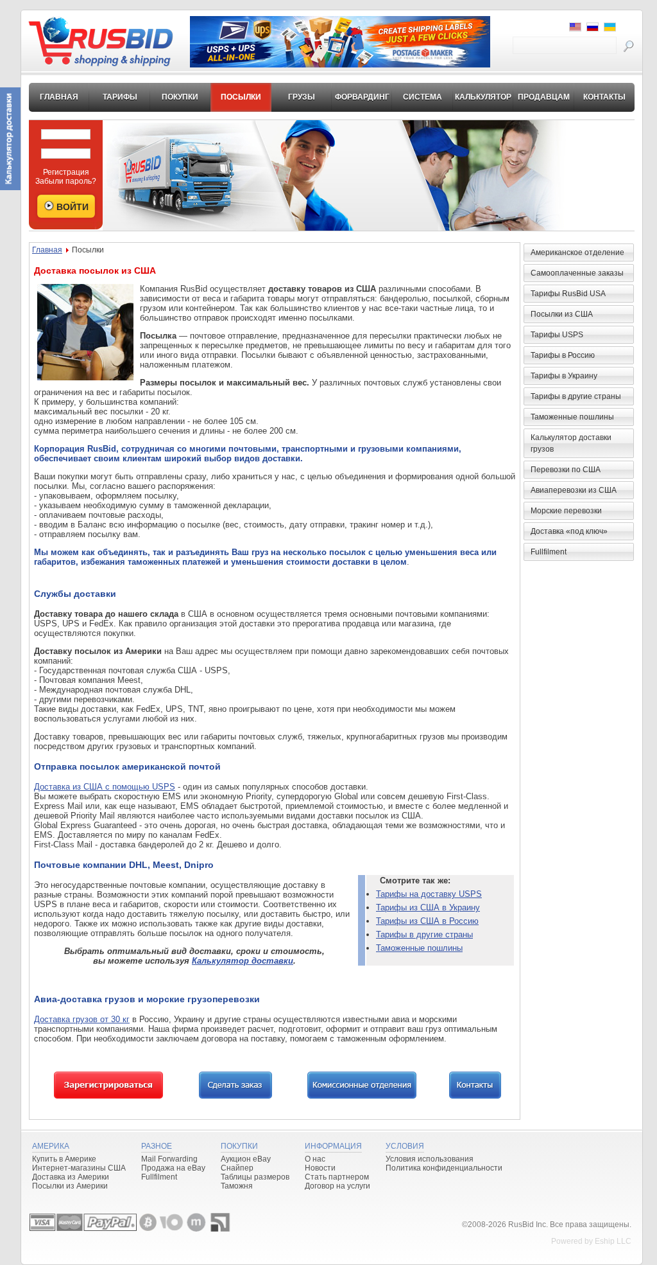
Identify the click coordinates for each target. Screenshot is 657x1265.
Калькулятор (483, 97)
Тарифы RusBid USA (568, 293)
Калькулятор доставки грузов (571, 443)
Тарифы (120, 97)
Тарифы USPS (557, 334)
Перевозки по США (566, 469)
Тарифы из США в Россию (427, 921)
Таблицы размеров (255, 1176)
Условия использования (430, 1158)
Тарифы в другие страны (424, 934)
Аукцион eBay (246, 1158)
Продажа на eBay (173, 1167)
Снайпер (237, 1167)
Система (422, 97)
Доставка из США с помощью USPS (104, 787)
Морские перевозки (566, 510)
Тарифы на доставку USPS (429, 894)
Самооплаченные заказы (577, 273)
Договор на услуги (337, 1185)
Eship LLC (613, 1241)
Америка (50, 1146)
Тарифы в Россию (563, 355)
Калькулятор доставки (242, 961)
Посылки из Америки (70, 1185)
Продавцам (544, 97)
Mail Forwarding (169, 1158)
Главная (59, 97)
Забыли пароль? (65, 181)
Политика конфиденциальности (444, 1167)
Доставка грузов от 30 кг (82, 1019)
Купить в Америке (64, 1158)
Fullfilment (549, 551)
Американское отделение (577, 252)
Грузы (301, 97)
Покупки (180, 97)
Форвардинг (362, 97)
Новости (320, 1167)
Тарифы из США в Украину (428, 907)
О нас (315, 1158)
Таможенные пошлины (419, 948)
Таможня (237, 1185)
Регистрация (66, 172)
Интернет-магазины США (79, 1167)
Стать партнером (337, 1176)
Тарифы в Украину (564, 375)
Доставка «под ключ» (569, 531)
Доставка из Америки (70, 1176)
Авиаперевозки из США (574, 490)
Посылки (241, 97)
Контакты (604, 97)
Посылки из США (562, 314)
